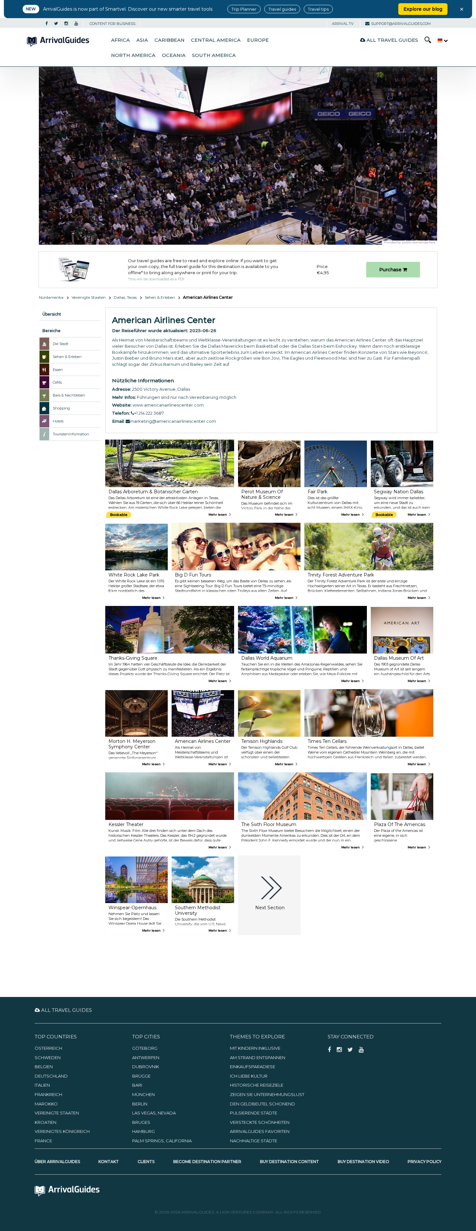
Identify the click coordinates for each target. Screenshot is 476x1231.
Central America (216, 40)
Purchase (391, 270)
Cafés (57, 382)
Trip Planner (244, 9)
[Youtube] (76, 23)
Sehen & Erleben (160, 297)
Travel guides (282, 9)
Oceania (174, 55)
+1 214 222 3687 (149, 413)
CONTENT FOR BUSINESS (112, 23)
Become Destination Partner (207, 1161)
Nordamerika (51, 297)
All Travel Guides (391, 40)
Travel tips (318, 9)
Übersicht (51, 314)
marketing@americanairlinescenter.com (173, 421)
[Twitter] (56, 23)
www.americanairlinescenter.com (168, 405)
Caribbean (169, 40)
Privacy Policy (424, 1161)
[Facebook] (46, 23)
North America (133, 55)
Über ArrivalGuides (57, 1161)
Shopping (61, 408)
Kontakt (108, 1161)
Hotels (58, 421)
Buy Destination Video (363, 1161)
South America (214, 55)
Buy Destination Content (289, 1161)
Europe (258, 40)
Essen (58, 369)
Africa (120, 40)
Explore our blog (422, 9)
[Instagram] (66, 23)
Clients (146, 1161)
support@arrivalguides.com (401, 23)
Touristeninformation (71, 434)
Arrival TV (343, 23)
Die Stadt (60, 343)
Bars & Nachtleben (69, 395)
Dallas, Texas (125, 297)
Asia (142, 40)
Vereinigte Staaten (89, 297)
